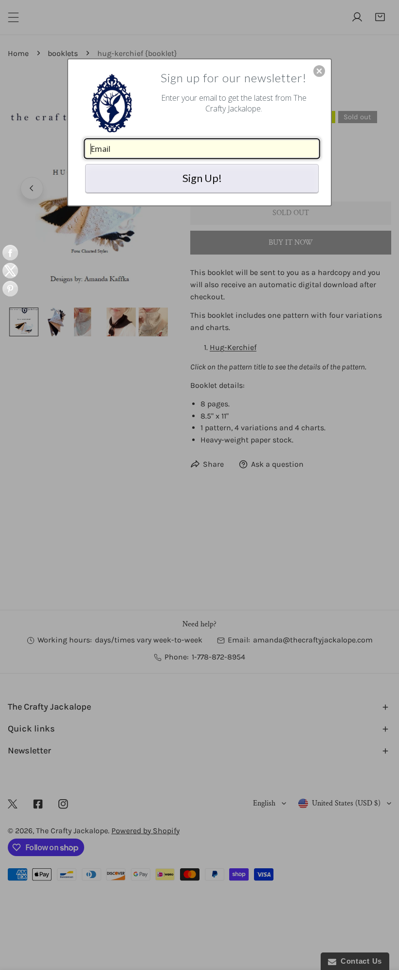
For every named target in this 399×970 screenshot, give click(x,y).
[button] (319, 71)
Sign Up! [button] (202, 177)
